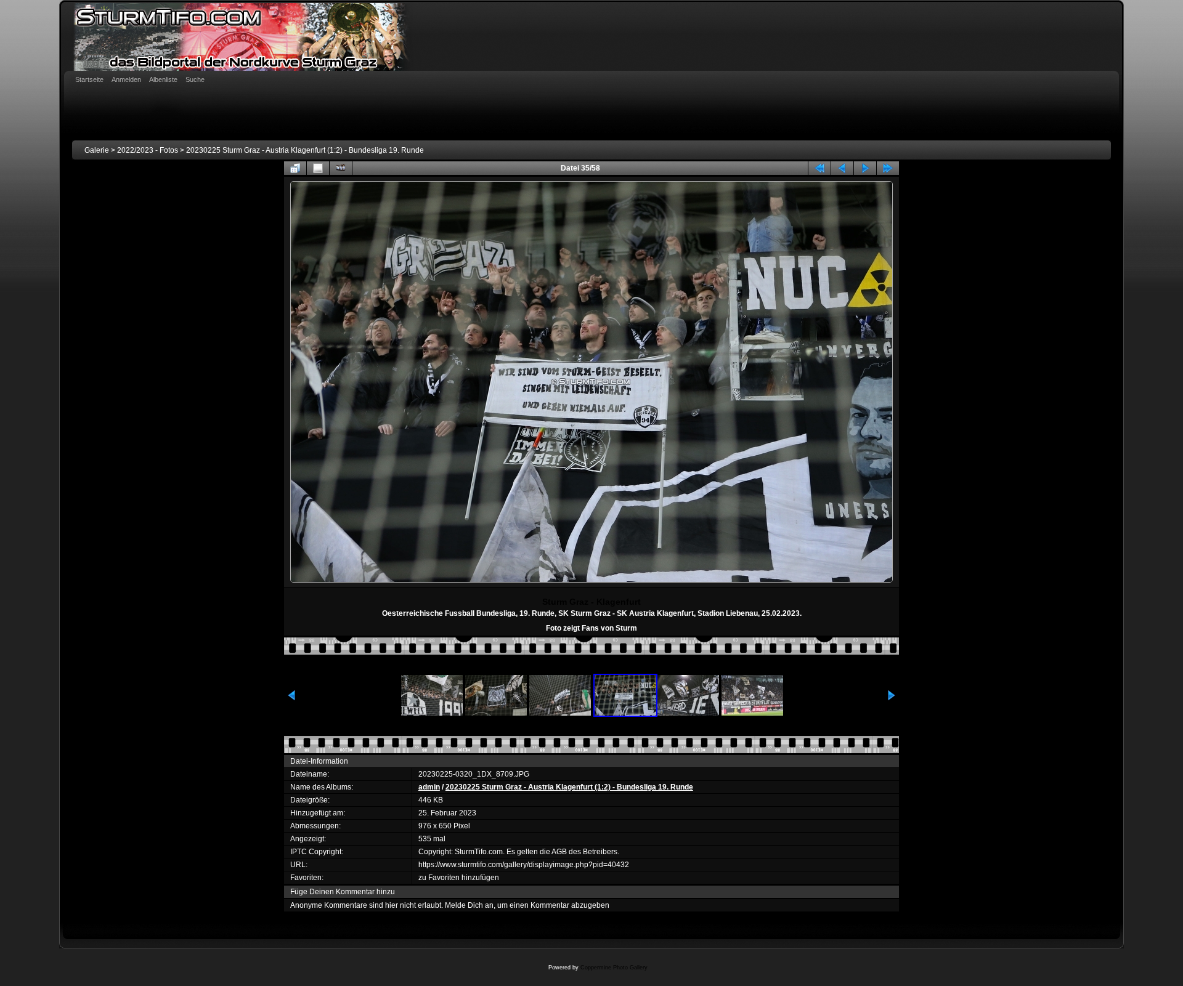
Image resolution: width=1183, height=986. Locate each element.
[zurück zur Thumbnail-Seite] (295, 168)
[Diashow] (341, 168)
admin (429, 787)
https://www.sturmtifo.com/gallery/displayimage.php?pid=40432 (523, 864)
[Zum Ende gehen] (888, 168)
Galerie (96, 150)
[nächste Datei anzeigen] (865, 168)
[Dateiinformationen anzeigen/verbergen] (318, 168)
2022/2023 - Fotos (147, 150)
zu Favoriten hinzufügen (458, 877)
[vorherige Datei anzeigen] (842, 168)
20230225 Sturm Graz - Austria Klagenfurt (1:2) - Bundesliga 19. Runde (305, 150)
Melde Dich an (469, 905)
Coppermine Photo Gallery (614, 967)
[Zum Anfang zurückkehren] (819, 168)
